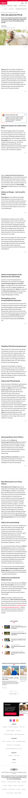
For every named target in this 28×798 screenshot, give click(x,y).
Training (15, 5)
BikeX (19, 781)
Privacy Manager (16, 744)
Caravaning (23, 781)
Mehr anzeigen (13, 693)
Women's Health (18, 792)
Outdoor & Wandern (10, 730)
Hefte (12, 0)
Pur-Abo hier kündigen (8, 734)
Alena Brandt (4, 25)
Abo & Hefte (16, 755)
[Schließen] (25, 114)
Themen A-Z (21, 726)
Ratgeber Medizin (10, 5)
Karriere (20, 748)
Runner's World (10, 792)
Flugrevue (10, 785)
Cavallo (5, 785)
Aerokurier (3, 781)
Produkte (16, 0)
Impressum (9, 741)
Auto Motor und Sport (11, 781)
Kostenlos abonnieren (11, 713)
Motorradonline (12, 789)
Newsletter (5, 726)
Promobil (23, 789)
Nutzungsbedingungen (20, 741)
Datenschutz (9, 744)
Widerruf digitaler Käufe (19, 734)
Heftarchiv (11, 755)
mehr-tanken (21, 785)
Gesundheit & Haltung (22, 5)
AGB (14, 741)
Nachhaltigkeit (3, 5)
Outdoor (18, 789)
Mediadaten (14, 762)
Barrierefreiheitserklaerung (11, 748)
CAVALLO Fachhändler (13, 726)
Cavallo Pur (18, 730)
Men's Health (4, 789)
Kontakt (3, 741)
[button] (14, 37)
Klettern (15, 785)
